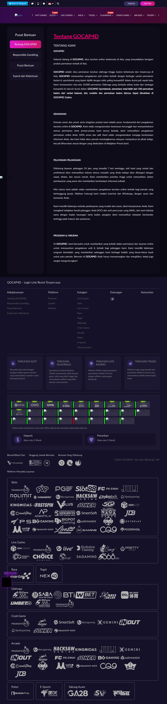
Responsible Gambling (25, 55)
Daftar (147, 4)
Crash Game (122, 15)
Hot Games (41, 15)
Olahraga (106, 15)
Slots (53, 15)
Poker (150, 15)
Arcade (138, 15)
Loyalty (51, 303)
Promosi (52, 298)
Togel (92, 15)
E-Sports (81, 342)
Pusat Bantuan (25, 65)
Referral (52, 308)
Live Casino (67, 15)
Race (81, 15)
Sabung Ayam (84, 347)
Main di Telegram (19, 4)
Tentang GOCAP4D (25, 44)
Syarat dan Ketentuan (25, 76)
